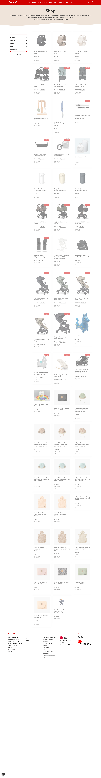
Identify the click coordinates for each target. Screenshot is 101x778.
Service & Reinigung (58, 2)
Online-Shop (35, 2)
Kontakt (72, 2)
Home (28, 2)
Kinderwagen (43, 2)
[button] (3, 775)
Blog (67, 2)
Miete (50, 2)
